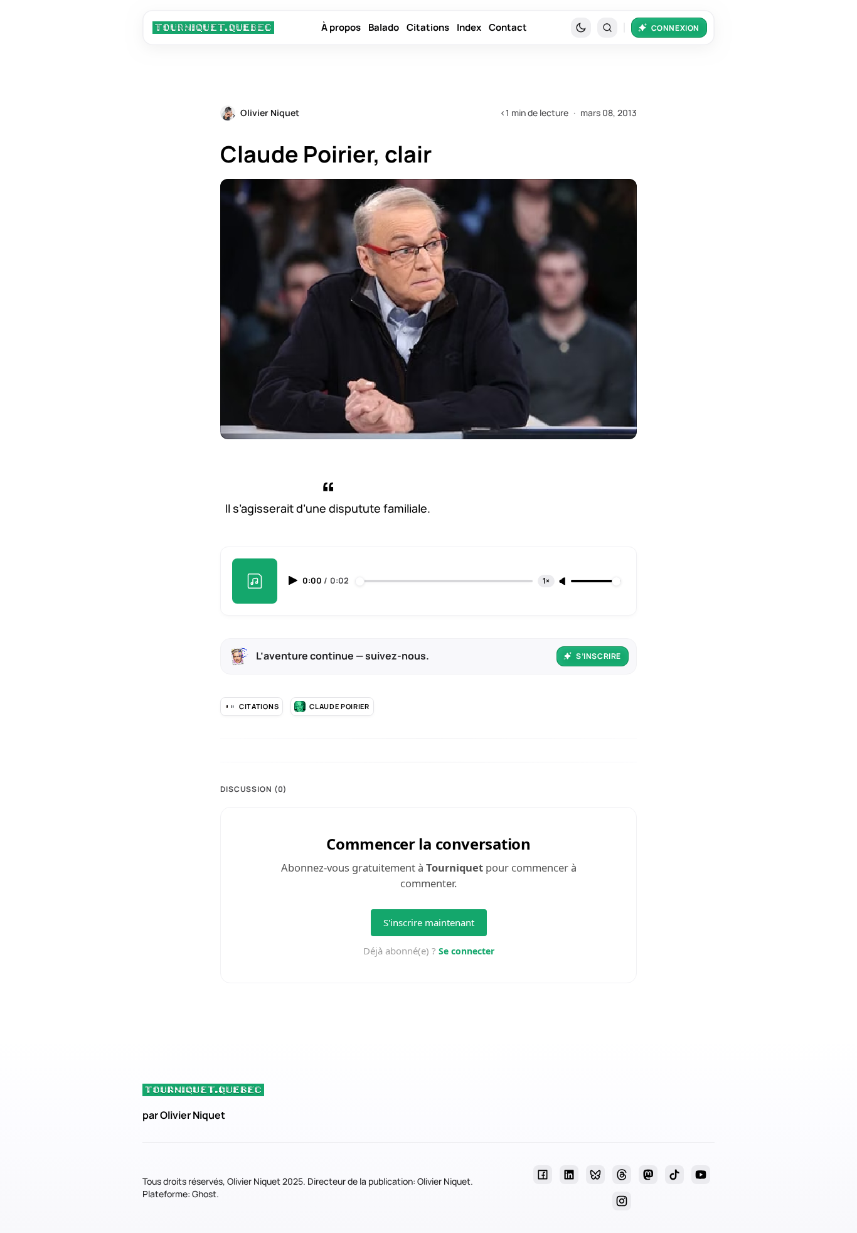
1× (546, 580)
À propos (341, 27)
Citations (428, 27)
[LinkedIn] (569, 1174)
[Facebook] (542, 1174)
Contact (508, 27)
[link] (213, 27)
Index (469, 27)
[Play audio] (294, 580)
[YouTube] (700, 1174)
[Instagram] (621, 1201)
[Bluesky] (595, 1174)
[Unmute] (563, 582)
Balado (383, 27)
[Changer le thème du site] (581, 28)
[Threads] (621, 1174)
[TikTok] (674, 1174)
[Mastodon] (648, 1174)
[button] (607, 28)
